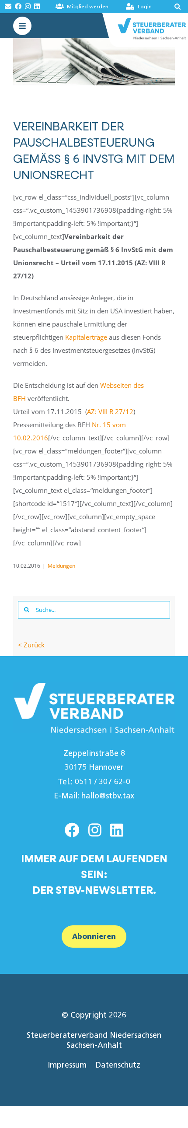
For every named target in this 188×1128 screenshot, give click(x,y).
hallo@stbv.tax (107, 796)
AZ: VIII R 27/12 (110, 411)
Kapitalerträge (86, 337)
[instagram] (94, 829)
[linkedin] (116, 829)
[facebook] (72, 829)
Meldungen (61, 565)
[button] (171, 6)
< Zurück (31, 644)
